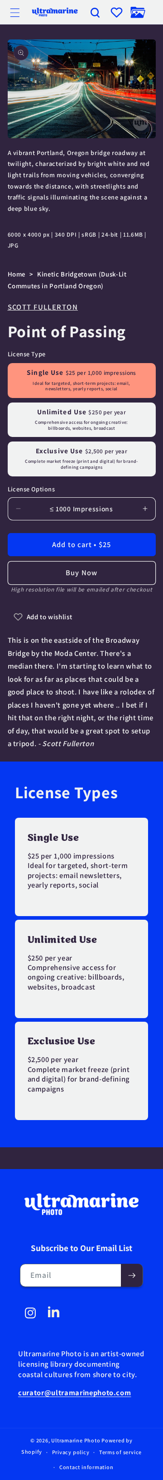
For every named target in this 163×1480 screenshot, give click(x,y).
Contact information (86, 1467)
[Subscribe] (132, 1275)
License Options (31, 489)
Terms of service (120, 1452)
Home (17, 274)
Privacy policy (71, 1452)
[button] (15, 12)
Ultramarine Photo (75, 1440)
